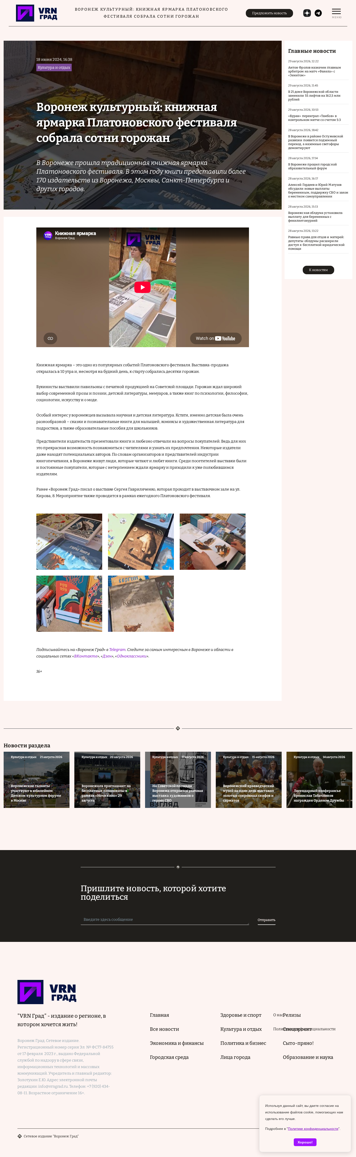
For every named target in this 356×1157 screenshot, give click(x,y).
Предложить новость (269, 13)
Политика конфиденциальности (304, 1029)
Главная (159, 1015)
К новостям (318, 270)
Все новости (164, 1029)
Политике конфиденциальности (313, 1129)
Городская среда (169, 1057)
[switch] (336, 13)
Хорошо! (305, 1142)
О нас (278, 1015)
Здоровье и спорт (241, 1015)
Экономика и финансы (177, 1043)
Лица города (235, 1057)
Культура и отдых (241, 1029)
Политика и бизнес (243, 1043)
